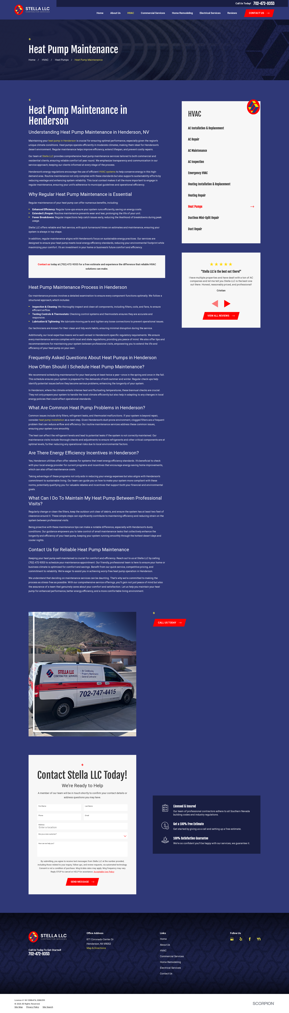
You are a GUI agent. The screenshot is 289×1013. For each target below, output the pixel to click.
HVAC (163, 950)
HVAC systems (107, 171)
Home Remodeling (170, 962)
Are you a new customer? (47, 834)
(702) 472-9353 (37, 562)
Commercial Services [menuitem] (153, 13)
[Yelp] (241, 939)
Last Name (89, 806)
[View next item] (227, 303)
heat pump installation (51, 420)
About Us (165, 944)
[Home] (31, 10)
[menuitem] (221, 128)
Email (87, 815)
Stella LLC (47, 156)
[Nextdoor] (258, 939)
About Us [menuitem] (115, 13)
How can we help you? (46, 843)
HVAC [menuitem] (130, 13)
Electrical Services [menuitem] (210, 13)
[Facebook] (250, 939)
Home (163, 939)
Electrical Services (170, 967)
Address (41, 825)
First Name (42, 806)
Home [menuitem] (100, 13)
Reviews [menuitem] (232, 13)
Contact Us (166, 973)
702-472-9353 (264, 3)
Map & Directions (96, 948)
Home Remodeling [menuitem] (182, 13)
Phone (40, 815)
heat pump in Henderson (62, 140)
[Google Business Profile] (232, 939)
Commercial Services (172, 956)
